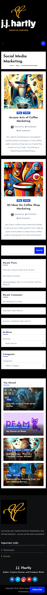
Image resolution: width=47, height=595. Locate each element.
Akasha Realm (13, 427)
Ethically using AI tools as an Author (19, 270)
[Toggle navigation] (3, 43)
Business (17, 450)
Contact (6, 556)
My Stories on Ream (11, 276)
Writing (17, 475)
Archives (6, 339)
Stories (24, 427)
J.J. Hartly (23, 568)
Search (39, 250)
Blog (19, 113)
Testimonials (8, 550)
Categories (7, 361)
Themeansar (23, 592)
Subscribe (37, 589)
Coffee (26, 113)
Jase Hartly (19, 127)
